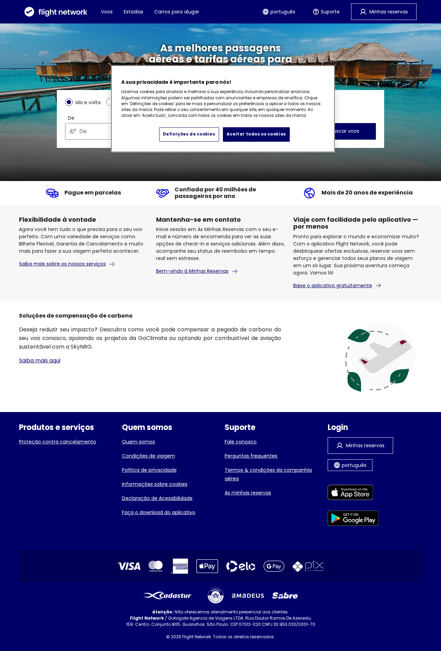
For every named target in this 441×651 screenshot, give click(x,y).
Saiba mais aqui (39, 360)
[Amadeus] (248, 595)
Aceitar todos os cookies (256, 134)
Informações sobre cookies (154, 484)
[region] (223, 109)
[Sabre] (285, 595)
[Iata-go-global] (216, 595)
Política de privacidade (149, 470)
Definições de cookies (189, 134)
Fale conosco (241, 441)
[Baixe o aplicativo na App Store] (353, 493)
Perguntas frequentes (251, 455)
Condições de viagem (148, 455)
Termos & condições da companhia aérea (268, 474)
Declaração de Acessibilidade (157, 498)
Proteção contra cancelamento (57, 441)
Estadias (133, 11)
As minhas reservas (248, 492)
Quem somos (138, 441)
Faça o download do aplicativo (158, 512)
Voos (107, 11)
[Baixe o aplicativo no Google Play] (353, 519)
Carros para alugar (176, 11)
